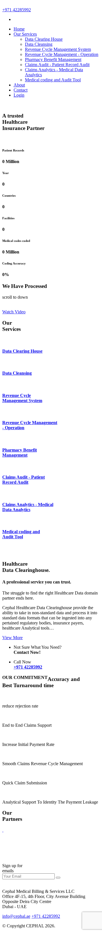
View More (12, 637)
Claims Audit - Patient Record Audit (57, 64)
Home (19, 29)
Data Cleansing (38, 44)
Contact (20, 90)
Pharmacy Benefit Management (53, 59)
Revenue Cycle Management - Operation (61, 54)
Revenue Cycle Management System (58, 49)
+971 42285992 (16, 9)
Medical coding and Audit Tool (53, 79)
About (19, 85)
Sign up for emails (12, 868)
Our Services (25, 34)
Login (19, 95)
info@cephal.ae (16, 916)
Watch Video (14, 311)
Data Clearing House (44, 39)
